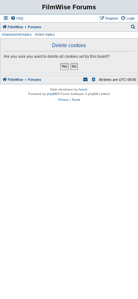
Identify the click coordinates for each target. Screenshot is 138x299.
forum (83, 89)
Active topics (45, 34)
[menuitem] (17, 18)
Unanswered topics (17, 34)
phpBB (52, 94)
